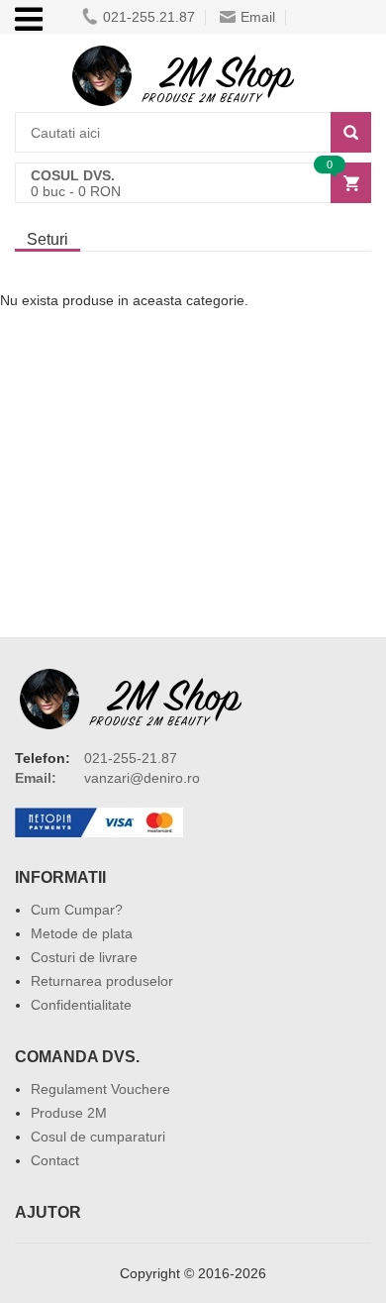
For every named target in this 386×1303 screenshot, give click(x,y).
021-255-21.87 (130, 758)
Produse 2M (69, 1113)
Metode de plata (82, 933)
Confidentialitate (81, 1005)
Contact (55, 1160)
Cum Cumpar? (77, 910)
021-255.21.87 (149, 17)
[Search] (351, 132)
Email (258, 17)
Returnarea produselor (102, 981)
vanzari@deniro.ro (142, 778)
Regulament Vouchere (100, 1089)
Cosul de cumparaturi (98, 1136)
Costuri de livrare (84, 957)
